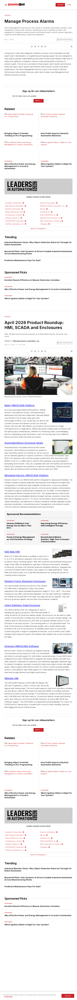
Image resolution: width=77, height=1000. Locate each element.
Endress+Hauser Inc (12, 218)
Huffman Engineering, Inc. (14, 224)
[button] (6, 4)
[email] (45, 46)
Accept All (68, 996)
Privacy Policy (8, 996)
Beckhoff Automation (13, 209)
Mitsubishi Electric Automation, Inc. (52, 206)
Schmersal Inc (45, 212)
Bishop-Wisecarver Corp (14, 212)
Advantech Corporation (13, 203)
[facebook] (32, 46)
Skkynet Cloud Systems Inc (50, 218)
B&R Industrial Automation (14, 206)
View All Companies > (38, 228)
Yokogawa (44, 224)
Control (8, 15)
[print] (71, 46)
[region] (38, 996)
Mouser (42, 209)
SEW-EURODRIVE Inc (48, 215)
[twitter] (38, 46)
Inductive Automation (47, 203)
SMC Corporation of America (50, 221)
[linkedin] (35, 46)
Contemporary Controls (13, 215)
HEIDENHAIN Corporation (14, 221)
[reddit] (42, 46)
